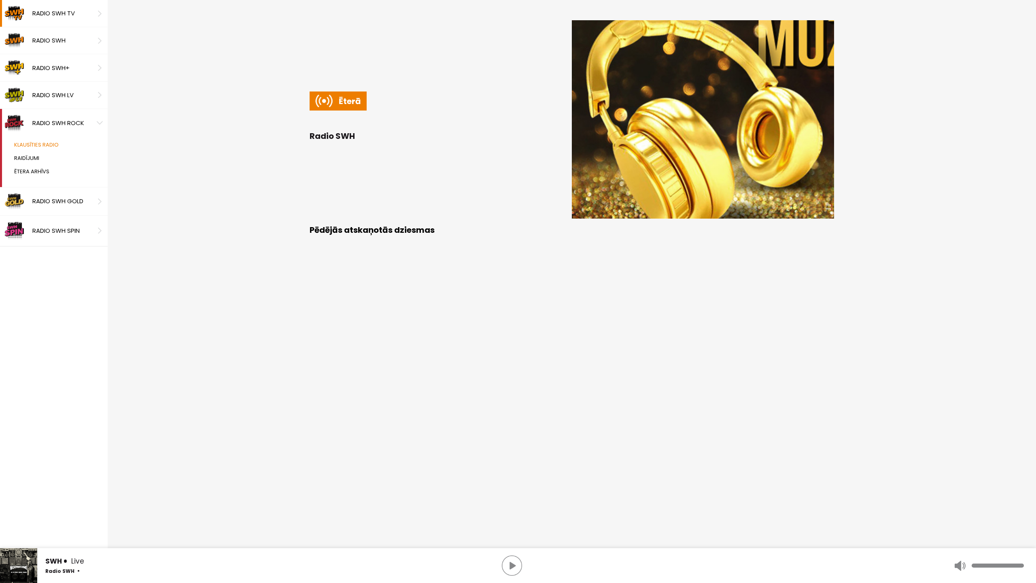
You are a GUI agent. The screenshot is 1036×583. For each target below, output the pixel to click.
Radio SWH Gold (57, 201)
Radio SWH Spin (56, 230)
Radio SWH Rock (58, 123)
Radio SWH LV (53, 95)
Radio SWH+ (51, 68)
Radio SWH (49, 40)
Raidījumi (26, 158)
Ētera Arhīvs (31, 171)
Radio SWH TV (53, 13)
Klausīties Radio (36, 144)
